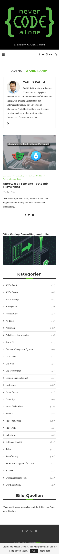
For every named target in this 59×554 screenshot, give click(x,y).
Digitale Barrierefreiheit (30, 377)
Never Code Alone (30, 406)
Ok (33, 550)
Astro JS (30, 342)
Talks (30, 449)
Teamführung (30, 456)
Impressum (40, 542)
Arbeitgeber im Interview (30, 335)
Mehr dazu (45, 551)
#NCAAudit (30, 285)
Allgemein (7, 176)
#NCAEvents (30, 292)
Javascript (30, 399)
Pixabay (11, 510)
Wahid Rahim (34, 82)
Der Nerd (30, 363)
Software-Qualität (35, 176)
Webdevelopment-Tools (12, 179)
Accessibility (30, 313)
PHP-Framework (30, 420)
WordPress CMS (30, 484)
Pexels (52, 506)
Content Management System (30, 349)
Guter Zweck (30, 392)
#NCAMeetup (30, 299)
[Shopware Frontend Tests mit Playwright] (29, 152)
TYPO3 (30, 470)
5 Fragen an (30, 306)
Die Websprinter (30, 370)
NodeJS (30, 413)
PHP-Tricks (30, 427)
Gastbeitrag (20, 176)
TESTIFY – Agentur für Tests (30, 463)
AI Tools (30, 320)
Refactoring (30, 434)
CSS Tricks (30, 356)
